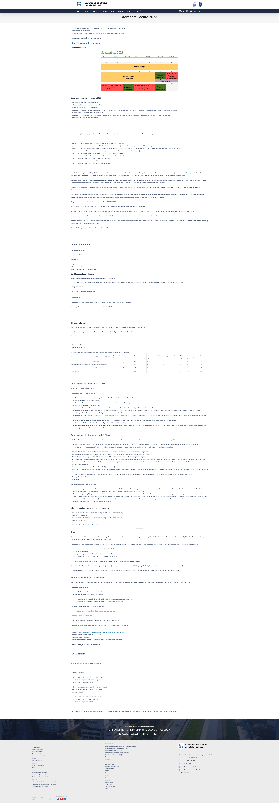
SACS (137, 11)
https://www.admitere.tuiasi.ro (85, 43)
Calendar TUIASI (109, 764)
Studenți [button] (120, 11)
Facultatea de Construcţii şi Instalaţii (46, 799)
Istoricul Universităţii (37, 749)
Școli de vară (108, 784)
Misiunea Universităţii (37, 751)
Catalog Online (193, 11)
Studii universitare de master (39, 774)
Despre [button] (79, 11)
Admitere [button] (95, 11)
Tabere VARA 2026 (110, 786)
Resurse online (109, 782)
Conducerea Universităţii (38, 756)
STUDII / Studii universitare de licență (116, 625)
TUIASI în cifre (36, 747)
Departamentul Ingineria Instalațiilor (114, 755)
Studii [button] (113, 11)
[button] (140, 11)
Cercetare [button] (105, 11)
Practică (107, 780)
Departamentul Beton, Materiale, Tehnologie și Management (120, 746)
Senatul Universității (37, 758)
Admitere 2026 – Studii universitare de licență (44, 782)
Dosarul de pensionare (111, 773)
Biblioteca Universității (38, 765)
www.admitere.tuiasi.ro (183, 173)
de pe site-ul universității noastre (89, 525)
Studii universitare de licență (39, 772)
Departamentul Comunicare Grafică (114, 750)
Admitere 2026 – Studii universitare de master (44, 784)
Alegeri (107, 770)
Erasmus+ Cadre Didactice (112, 766)
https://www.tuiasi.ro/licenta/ (91, 640)
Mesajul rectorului (36, 754)
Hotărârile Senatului (37, 760)
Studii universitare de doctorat (40, 777)
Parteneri (129, 11)
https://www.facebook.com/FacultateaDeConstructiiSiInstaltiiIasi (104, 33)
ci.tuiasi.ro (186, 772)
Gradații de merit (109, 768)
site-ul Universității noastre (106, 228)
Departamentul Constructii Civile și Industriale (117, 752)
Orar (182, 11)
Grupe (106, 788)
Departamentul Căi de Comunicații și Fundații (116, 748)
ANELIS (34, 767)
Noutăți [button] (87, 11)
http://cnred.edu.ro (167, 447)
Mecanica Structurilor (110, 757)
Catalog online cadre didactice (113, 762)
